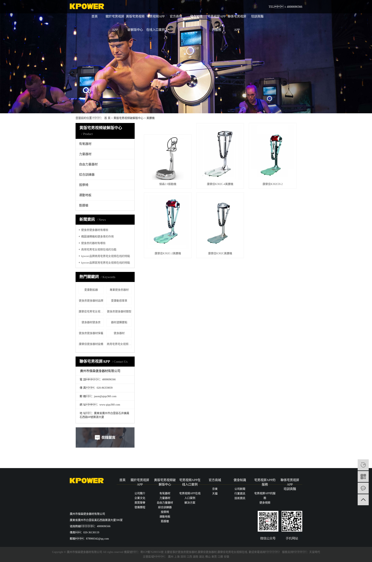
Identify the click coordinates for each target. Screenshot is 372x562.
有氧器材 (85, 143)
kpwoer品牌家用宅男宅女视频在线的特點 (105, 262)
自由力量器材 (88, 164)
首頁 (94, 16)
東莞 (214, 556)
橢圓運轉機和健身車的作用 (97, 236)
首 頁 (107, 118)
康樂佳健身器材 (207, 552)
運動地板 (85, 195)
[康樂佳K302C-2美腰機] (167, 222)
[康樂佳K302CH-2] (272, 152)
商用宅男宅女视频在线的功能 (98, 249)
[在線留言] (363, 488)
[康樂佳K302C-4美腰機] (220, 152)
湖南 (195, 556)
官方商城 (176, 16)
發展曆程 (139, 507)
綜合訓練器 (87, 174)
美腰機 (150, 118)
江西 (189, 556)
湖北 (201, 556)
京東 (215, 488)
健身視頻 (264, 502)
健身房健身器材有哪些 (94, 230)
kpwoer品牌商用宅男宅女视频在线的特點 (105, 256)
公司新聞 (239, 488)
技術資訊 (239, 498)
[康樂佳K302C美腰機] (220, 222)
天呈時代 (314, 552)
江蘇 (220, 556)
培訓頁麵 (257, 16)
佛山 (208, 556)
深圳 (183, 556)
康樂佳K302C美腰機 (220, 253)
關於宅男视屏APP (115, 23)
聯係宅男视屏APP (237, 23)
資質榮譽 (139, 502)
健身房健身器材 (187, 552)
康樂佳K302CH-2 (273, 184)
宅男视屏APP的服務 (217, 23)
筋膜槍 (83, 205)
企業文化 (139, 498)
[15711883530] (363, 464)
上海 (177, 556)
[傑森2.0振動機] (167, 158)
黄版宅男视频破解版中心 (135, 23)
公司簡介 (139, 493)
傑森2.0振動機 (167, 184)
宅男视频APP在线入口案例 (155, 23)
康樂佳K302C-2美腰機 (168, 253)
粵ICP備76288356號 (152, 552)
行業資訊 (239, 493)
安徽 (226, 556)
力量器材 (85, 154)
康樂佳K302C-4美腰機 (220, 184)
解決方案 (189, 502)
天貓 (215, 493)
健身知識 (196, 16)
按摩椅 (83, 184)
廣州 (170, 556)
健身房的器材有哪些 (93, 243)
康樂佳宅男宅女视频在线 (232, 552)
